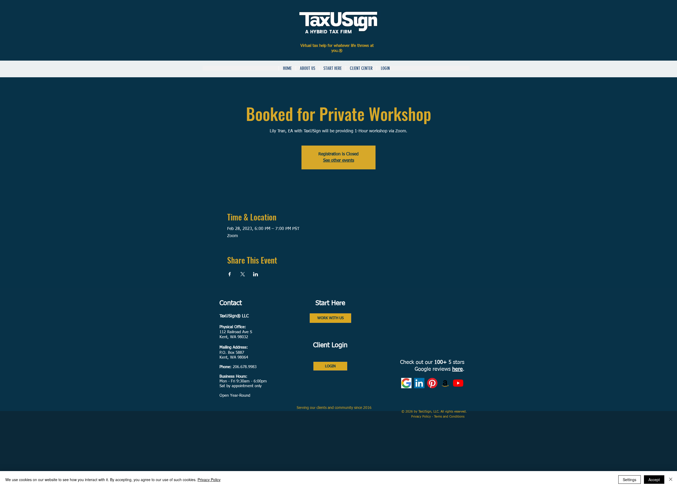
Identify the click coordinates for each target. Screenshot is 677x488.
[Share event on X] (242, 274)
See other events (338, 161)
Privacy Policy (421, 416)
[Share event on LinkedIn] (255, 274)
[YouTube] (458, 383)
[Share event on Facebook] (229, 274)
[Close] (670, 479)
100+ (440, 362)
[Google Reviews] (406, 383)
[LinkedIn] (419, 383)
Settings (629, 479)
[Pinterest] (432, 383)
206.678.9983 (245, 367)
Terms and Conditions (449, 416)
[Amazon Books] (445, 383)
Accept (654, 479)
